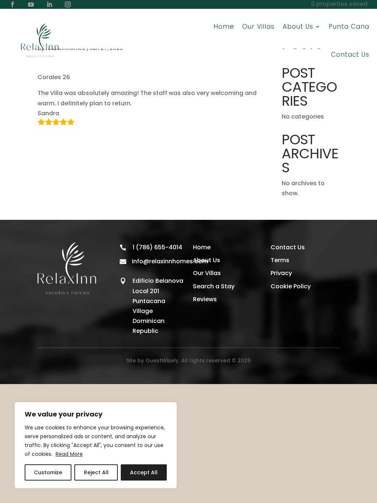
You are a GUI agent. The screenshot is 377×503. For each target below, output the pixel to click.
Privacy (281, 273)
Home (224, 26)
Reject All (96, 472)
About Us (206, 260)
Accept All (144, 472)
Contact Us (350, 54)
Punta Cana (349, 26)
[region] (96, 445)
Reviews (205, 299)
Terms (280, 260)
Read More (69, 454)
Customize (48, 472)
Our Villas (258, 26)
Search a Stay (214, 286)
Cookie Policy (291, 286)
